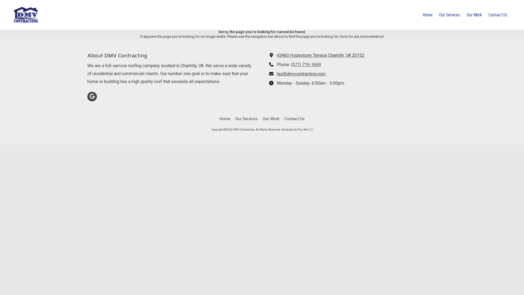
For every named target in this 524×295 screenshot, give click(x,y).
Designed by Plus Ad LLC (297, 129)
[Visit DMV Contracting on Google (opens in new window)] (92, 96)
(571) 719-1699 (306, 64)
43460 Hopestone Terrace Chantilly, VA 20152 (320, 55)
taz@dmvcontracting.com (301, 73)
